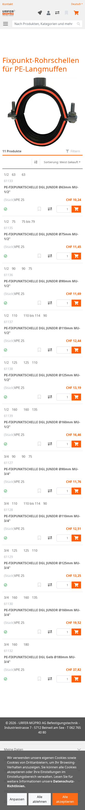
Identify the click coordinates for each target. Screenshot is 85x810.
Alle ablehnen (40, 799)
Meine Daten (13, 749)
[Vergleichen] (50, 209)
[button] (5, 209)
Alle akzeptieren (65, 799)
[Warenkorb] (77, 13)
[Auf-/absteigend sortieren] (35, 162)
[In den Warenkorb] (76, 209)
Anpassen (17, 799)
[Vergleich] (57, 13)
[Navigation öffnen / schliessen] (7, 24)
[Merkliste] (66, 13)
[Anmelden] (48, 13)
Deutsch (76, 4)
